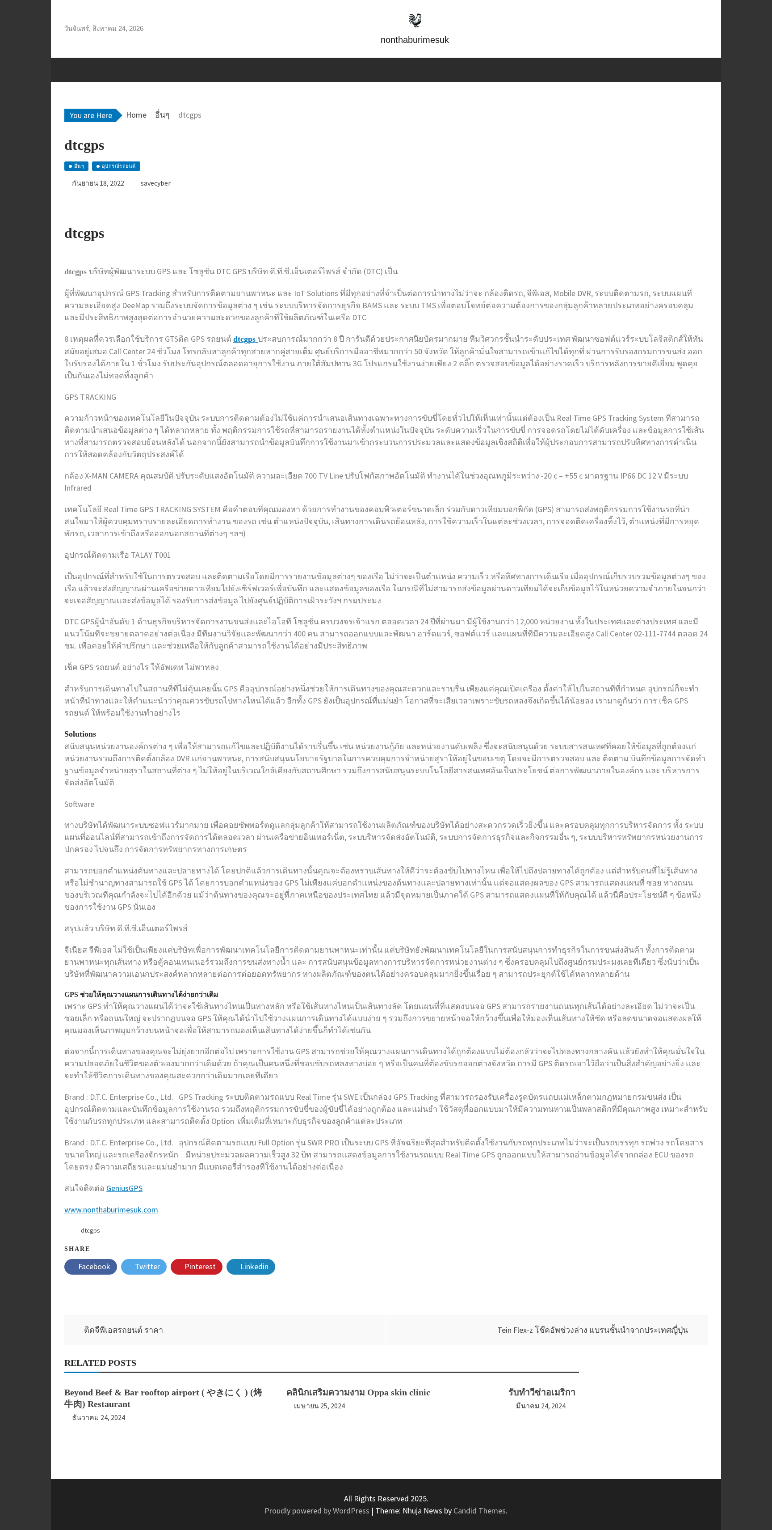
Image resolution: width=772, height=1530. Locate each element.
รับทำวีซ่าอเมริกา (541, 1392)
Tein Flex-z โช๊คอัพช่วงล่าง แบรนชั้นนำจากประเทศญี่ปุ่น (592, 1330)
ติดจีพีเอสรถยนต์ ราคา (123, 1330)
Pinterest (199, 1266)
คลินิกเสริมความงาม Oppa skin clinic (358, 1392)
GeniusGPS (124, 1188)
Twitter (146, 1266)
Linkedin (254, 1266)
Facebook (93, 1266)
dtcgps (90, 1230)
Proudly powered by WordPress (317, 1510)
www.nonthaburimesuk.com (111, 1209)
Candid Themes (479, 1510)
